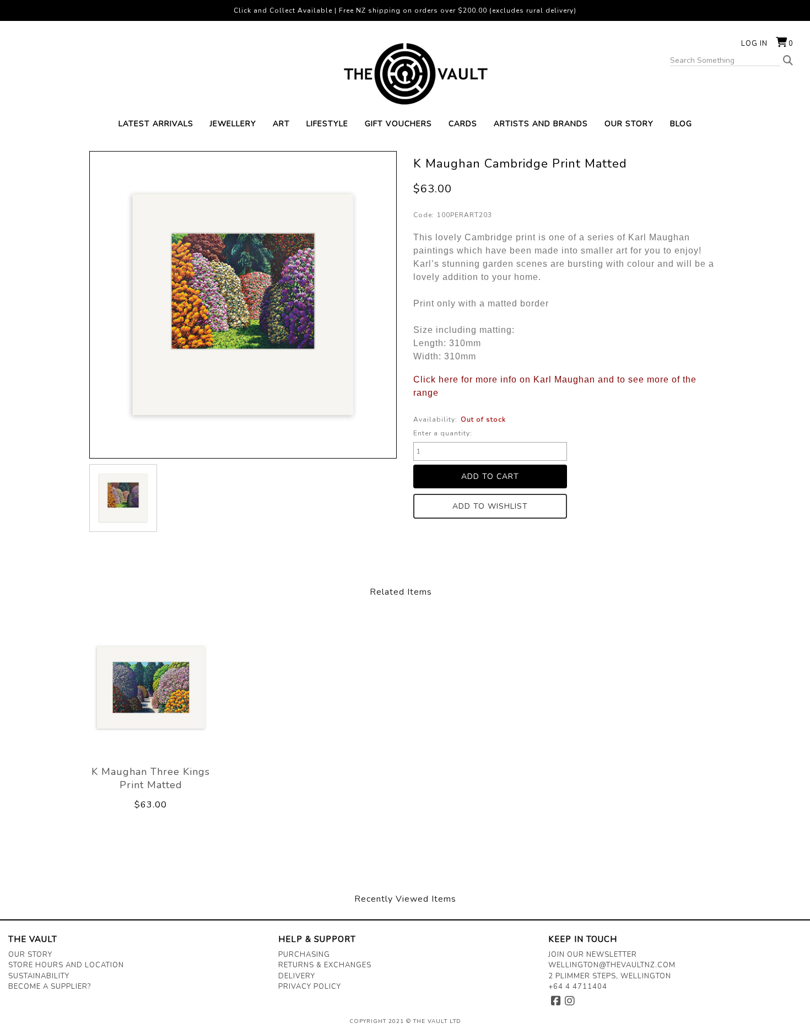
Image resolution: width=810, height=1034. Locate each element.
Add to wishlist (490, 506)
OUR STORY (629, 124)
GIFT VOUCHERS (398, 124)
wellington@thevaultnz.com (612, 965)
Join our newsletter (592, 955)
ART (281, 124)
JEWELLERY (233, 124)
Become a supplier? (49, 987)
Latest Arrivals (155, 124)
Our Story (30, 955)
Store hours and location (66, 965)
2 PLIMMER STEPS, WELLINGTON (609, 976)
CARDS (463, 124)
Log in (754, 44)
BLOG (681, 124)
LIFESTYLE (327, 124)
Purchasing (304, 955)
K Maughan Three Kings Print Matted (150, 778)
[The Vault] (405, 74)
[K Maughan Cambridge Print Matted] (123, 498)
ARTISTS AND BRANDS (541, 124)
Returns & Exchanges (324, 965)
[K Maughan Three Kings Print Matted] (151, 687)
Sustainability (38, 976)
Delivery (296, 976)
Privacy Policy (309, 987)
